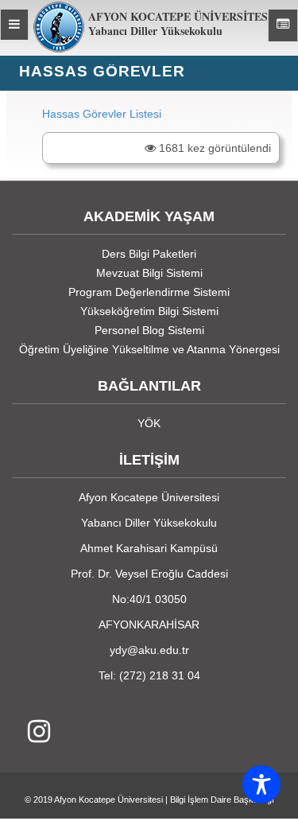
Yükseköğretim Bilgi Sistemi (149, 311)
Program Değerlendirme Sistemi (149, 292)
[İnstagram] (31, 732)
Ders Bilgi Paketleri (149, 253)
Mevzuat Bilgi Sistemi (149, 273)
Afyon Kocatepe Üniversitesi (108, 799)
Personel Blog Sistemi (149, 330)
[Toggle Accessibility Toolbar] (261, 784)
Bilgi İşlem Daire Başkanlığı (222, 799)
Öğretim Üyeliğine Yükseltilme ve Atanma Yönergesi (149, 349)
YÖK (149, 423)
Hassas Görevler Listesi (101, 113)
